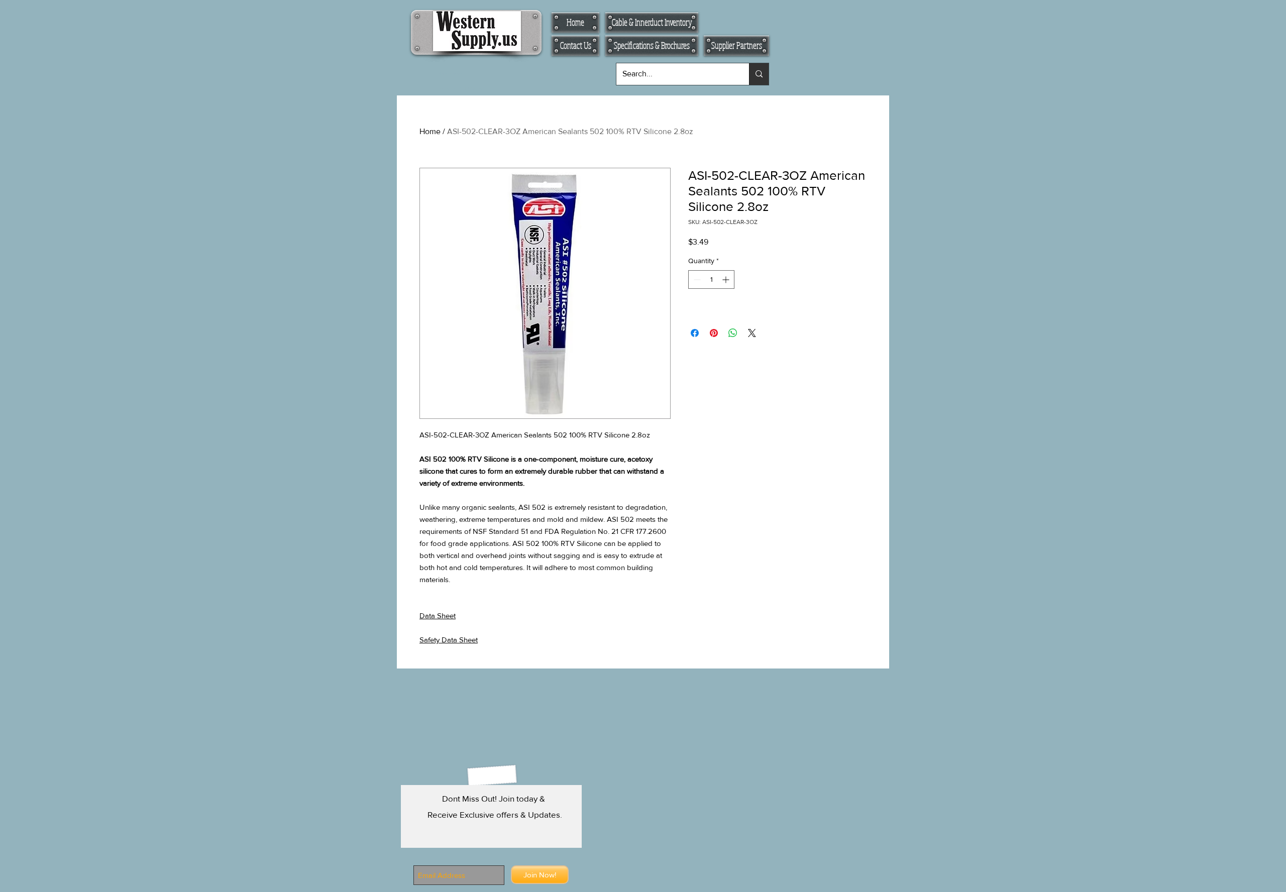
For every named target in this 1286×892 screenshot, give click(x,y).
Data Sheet (437, 615)
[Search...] (759, 74)
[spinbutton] (711, 279)
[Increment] (726, 279)
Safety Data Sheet (448, 639)
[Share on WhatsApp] (733, 333)
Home (430, 131)
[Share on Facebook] (695, 333)
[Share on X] (752, 333)
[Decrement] (696, 279)
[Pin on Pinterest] (714, 333)
